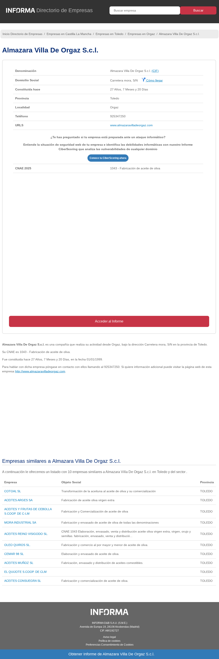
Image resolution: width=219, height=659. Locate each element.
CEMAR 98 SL (14, 554)
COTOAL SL (12, 491)
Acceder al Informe (109, 321)
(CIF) (155, 71)
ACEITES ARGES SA (18, 500)
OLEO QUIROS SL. (17, 545)
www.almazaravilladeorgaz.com (131, 125)
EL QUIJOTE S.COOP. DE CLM (25, 571)
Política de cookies (109, 640)
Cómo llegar (154, 80)
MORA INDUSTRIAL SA (20, 522)
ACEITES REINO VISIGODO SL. (26, 534)
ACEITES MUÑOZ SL (18, 563)
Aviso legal (109, 637)
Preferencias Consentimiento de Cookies (109, 644)
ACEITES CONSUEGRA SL (22, 580)
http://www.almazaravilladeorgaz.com (40, 371)
